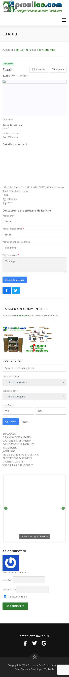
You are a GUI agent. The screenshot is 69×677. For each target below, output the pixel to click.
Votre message (11, 255)
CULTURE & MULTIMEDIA (17, 440)
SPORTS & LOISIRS (13, 461)
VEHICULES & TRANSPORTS (18, 465)
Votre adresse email (13, 228)
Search (13, 421)
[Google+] (43, 643)
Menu (63, 20)
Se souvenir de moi (17, 596)
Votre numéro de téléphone (16, 241)
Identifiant (7, 580)
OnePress (44, 665)
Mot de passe (9, 589)
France (25, 191)
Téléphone (12, 199)
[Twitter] (34, 643)
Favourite (40, 69)
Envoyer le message (14, 280)
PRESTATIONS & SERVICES (17, 458)
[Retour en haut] (35, 657)
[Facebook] (25, 643)
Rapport (60, 69)
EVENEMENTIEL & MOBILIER (18, 444)
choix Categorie (10, 390)
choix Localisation (11, 376)
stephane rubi (46, 50)
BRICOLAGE (9, 433)
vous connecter (21, 315)
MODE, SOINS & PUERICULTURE (21, 454)
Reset (25, 421)
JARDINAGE (9, 451)
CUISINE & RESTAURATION (17, 437)
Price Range (8, 405)
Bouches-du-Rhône (12, 191)
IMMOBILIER (10, 447)
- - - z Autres (21, 75)
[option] (34, 508)
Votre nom (8, 215)
